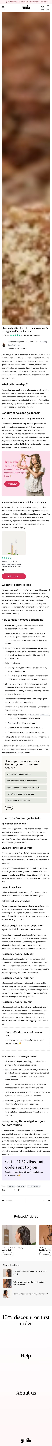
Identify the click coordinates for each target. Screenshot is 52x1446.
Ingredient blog (26, 1430)
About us (26, 1400)
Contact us (26, 1362)
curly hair (11, 1186)
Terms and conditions (26, 1406)
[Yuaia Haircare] (26, 7)
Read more (8, 1254)
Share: (4, 1190)
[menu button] (8, 8)
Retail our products (26, 1373)
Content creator (26, 1376)
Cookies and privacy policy (26, 1413)
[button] (15, 335)
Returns (26, 1403)
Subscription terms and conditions (26, 1416)
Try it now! (12, 483)
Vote (9, 808)
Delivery (26, 1410)
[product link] (14, 543)
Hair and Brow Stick (9, 561)
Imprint (26, 1423)
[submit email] (47, 1341)
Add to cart (14, 576)
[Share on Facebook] (10, 1190)
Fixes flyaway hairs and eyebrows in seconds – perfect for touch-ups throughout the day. (12, 565)
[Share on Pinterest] (14, 1190)
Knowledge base (26, 1427)
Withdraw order (26, 1383)
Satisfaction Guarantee (26, 1420)
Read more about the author (17, 348)
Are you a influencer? (26, 1379)
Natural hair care (34, 1186)
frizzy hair (21, 1186)
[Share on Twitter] (18, 1190)
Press (26, 1366)
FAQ (26, 1369)
